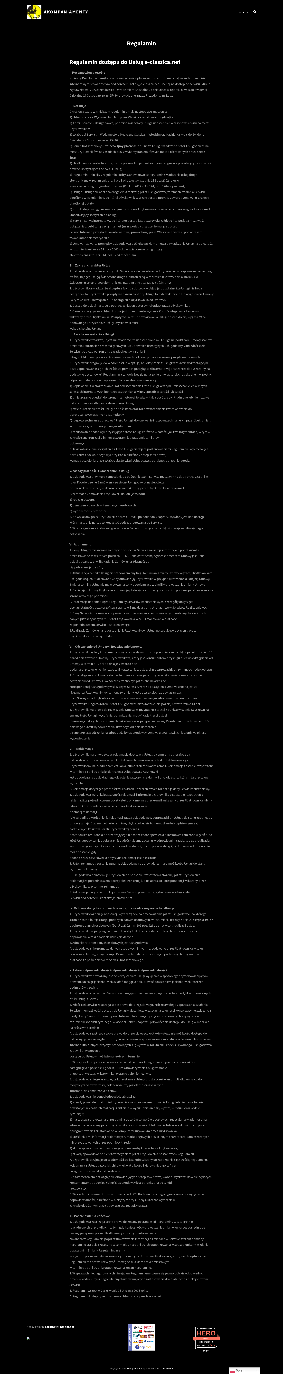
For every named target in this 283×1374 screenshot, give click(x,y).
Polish (240, 1370)
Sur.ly (212, 1345)
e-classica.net (206, 1338)
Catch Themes (167, 1368)
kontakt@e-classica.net (59, 1326)
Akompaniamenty (66, 12)
